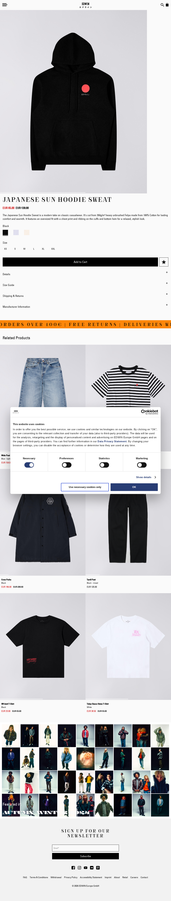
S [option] (15, 248)
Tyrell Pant (92, 581)
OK (134, 487)
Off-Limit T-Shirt (7, 705)
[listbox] (85, 249)
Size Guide (8, 285)
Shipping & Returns (13, 295)
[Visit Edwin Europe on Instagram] (79, 868)
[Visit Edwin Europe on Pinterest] (98, 868)
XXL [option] (53, 248)
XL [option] (43, 248)
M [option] (24, 248)
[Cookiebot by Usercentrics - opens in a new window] (143, 412)
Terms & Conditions (39, 877)
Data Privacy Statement (112, 441)
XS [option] (5, 248)
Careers (134, 877)
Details (6, 274)
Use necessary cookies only (85, 487)
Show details (143, 477)
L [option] (33, 248)
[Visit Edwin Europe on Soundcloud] (92, 868)
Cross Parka (6, 581)
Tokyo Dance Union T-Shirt (98, 705)
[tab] (85, 274)
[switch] (66, 465)
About (117, 877)
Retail (125, 877)
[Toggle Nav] (4, 4)
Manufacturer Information (16, 306)
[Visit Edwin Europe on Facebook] (73, 868)
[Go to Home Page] (85, 5)
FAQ (25, 877)
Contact (144, 877)
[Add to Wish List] (163, 261)
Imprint (108, 877)
